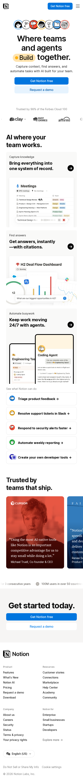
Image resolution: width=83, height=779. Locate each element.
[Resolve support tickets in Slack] (41, 413)
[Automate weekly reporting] (41, 442)
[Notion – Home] (6, 6)
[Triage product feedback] (41, 398)
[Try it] (41, 189)
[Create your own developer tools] (41, 457)
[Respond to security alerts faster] (41, 428)
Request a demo (41, 90)
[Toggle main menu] (78, 6)
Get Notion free (41, 81)
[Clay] (12, 119)
